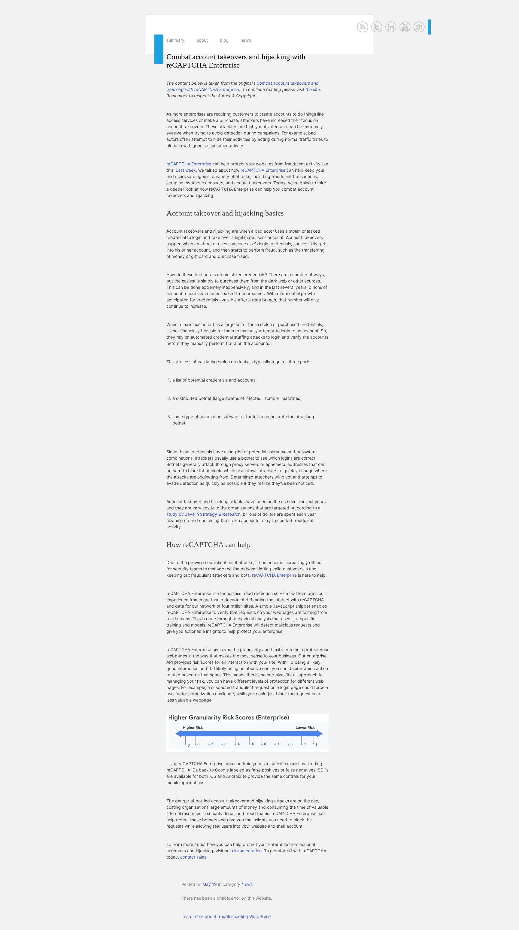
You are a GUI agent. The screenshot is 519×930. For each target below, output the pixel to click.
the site (312, 89)
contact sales (193, 856)
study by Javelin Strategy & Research (203, 514)
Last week (186, 170)
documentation (247, 850)
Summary (175, 40)
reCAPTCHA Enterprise (188, 163)
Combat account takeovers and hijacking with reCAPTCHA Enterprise (235, 61)
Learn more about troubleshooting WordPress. (226, 916)
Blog (224, 40)
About (202, 40)
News (246, 40)
